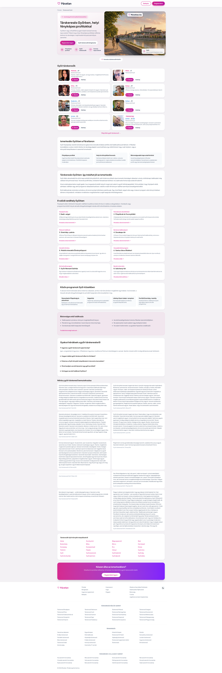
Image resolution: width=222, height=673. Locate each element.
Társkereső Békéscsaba (146, 614)
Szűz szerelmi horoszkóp (91, 660)
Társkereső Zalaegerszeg (146, 617)
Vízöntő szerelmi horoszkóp (120, 662)
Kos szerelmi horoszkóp (64, 657)
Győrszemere (90, 556)
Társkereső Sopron (62, 619)
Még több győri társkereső (111, 133)
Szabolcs (74, 101)
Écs (113, 547)
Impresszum (109, 587)
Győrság (141, 553)
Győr (62, 553)
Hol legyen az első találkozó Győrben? (74, 371)
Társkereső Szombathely (119, 614)
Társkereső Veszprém (63, 617)
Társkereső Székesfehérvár (65, 614)
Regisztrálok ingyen (68, 43)
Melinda (73, 71)
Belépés (146, 3)
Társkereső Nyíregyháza (119, 612)
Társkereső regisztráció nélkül (120, 640)
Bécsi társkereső (62, 640)
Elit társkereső (143, 642)
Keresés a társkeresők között (111, 59)
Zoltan (127, 101)
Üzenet (75, 79)
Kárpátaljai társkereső (91, 637)
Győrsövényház (65, 556)
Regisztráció (158, 3)
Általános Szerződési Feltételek (138, 587)
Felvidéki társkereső (63, 637)
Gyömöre (141, 550)
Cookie (132, 594)
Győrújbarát (116, 556)
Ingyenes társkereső (145, 640)
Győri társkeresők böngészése (87, 43)
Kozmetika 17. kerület (91, 645)
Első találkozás (89, 635)
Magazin (108, 592)
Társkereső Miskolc (117, 609)
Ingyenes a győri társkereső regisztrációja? (76, 348)
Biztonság (132, 592)
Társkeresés (115, 642)
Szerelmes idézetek (63, 632)
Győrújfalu (141, 556)
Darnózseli (141, 544)
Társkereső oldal (62, 642)
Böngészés (85, 589)
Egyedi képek (89, 632)
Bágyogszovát (117, 541)
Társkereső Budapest (63, 609)
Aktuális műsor (64, 277)
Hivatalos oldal (64, 259)
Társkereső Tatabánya (91, 619)
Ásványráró (90, 541)
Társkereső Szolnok (90, 614)
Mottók (141, 632)
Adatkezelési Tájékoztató (137, 589)
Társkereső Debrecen (91, 609)
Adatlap (83, 79)
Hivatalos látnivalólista (121, 277)
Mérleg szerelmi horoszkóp (119, 660)
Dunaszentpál (90, 547)
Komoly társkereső (90, 642)
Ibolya (127, 86)
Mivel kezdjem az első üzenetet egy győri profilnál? (78, 366)
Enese (140, 547)
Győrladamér (116, 553)
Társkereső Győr (89, 612)
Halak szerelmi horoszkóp (146, 662)
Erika (72, 86)
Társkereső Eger (89, 617)
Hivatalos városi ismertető (67, 222)
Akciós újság (60, 645)
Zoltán (127, 119)
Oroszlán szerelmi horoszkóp (65, 660)
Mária (127, 71)
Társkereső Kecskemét (146, 612)
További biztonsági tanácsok (69, 330)
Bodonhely (63, 544)
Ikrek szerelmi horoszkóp (119, 657)
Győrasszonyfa (91, 553)
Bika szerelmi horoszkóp (91, 657)
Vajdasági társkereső (118, 637)
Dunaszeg (63, 547)
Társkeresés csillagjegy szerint (111, 654)
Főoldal (59, 10)
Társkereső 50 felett (118, 635)
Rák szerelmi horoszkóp (146, 657)
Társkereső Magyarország (146, 619)
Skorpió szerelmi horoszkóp (147, 660)
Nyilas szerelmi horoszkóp (64, 662)
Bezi (139, 541)
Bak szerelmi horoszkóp (91, 662)
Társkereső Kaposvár (118, 617)
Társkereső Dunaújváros (119, 619)
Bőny (87, 544)
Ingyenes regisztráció (88, 592)
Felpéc (88, 550)
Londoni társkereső (145, 637)
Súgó (107, 589)
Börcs (114, 544)
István (73, 116)
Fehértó (62, 550)
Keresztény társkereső (145, 635)
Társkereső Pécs (62, 612)
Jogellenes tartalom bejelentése (139, 597)
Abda (62, 541)
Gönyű (114, 550)
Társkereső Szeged (144, 609)
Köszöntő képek (116, 632)
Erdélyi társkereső (62, 635)
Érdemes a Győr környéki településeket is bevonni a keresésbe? (83, 361)
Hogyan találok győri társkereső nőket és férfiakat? (79, 356)
